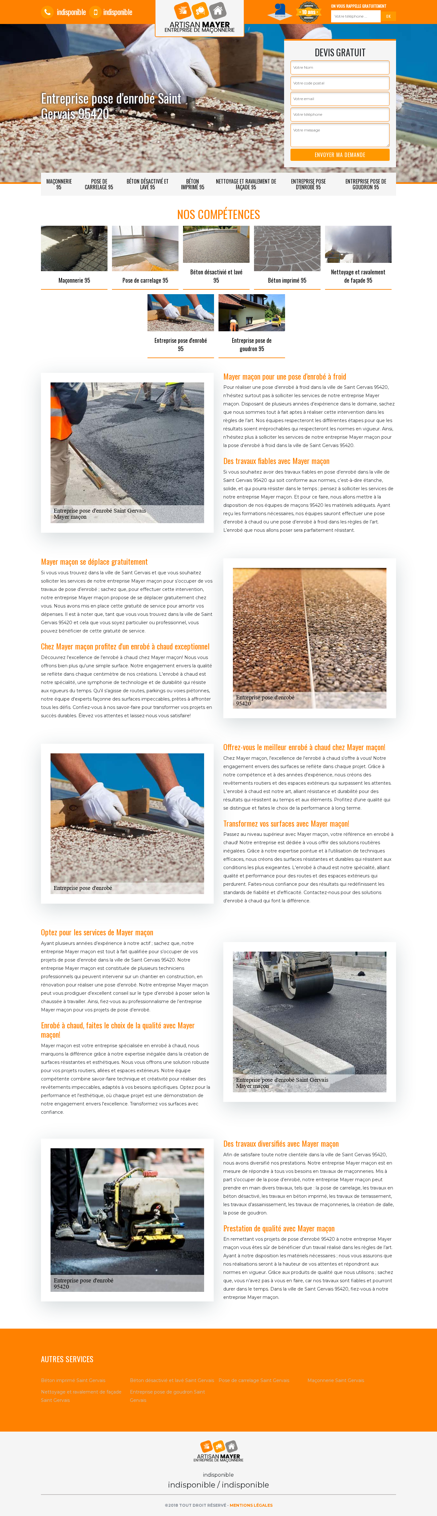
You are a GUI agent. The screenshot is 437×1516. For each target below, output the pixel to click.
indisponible (70, 11)
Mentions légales (251, 1505)
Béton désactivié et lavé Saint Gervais (172, 1380)
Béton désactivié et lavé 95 (148, 184)
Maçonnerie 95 (59, 184)
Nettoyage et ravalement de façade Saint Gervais (81, 1396)
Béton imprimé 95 (192, 184)
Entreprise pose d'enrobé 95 (308, 184)
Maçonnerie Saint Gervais (335, 1380)
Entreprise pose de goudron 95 (366, 184)
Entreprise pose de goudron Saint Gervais (167, 1396)
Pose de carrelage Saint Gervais (254, 1380)
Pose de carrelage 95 (99, 184)
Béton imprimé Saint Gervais (73, 1380)
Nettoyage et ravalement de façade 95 (246, 184)
